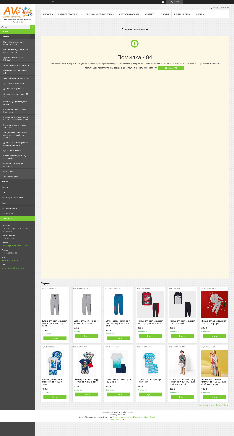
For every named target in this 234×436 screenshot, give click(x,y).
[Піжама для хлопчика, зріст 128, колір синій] (182, 304)
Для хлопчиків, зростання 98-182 (15, 95)
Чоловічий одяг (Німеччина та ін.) (16, 71)
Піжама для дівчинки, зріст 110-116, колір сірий (213, 322)
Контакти (150, 14)
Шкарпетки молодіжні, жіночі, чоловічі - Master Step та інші (16, 118)
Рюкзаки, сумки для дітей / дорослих (14, 164)
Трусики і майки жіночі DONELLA (13, 58)
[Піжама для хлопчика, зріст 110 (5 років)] (118, 363)
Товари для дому (10, 176)
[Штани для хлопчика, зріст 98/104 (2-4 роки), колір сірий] (55, 304)
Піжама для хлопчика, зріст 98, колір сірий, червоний (150, 322)
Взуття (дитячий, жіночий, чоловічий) (14, 156)
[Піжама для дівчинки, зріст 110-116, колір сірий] (214, 304)
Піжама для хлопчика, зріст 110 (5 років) (118, 380)
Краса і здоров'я (10, 171)
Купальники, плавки (12, 150)
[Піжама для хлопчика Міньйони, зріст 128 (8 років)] (55, 363)
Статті (4, 192)
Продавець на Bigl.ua (117, 415)
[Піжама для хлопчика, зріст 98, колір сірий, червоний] (150, 304)
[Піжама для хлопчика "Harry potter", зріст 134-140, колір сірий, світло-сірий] (182, 363)
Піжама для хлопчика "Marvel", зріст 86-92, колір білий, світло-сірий (213, 381)
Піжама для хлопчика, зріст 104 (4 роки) (150, 380)
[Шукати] (32, 27)
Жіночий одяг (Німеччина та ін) (16, 78)
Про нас (5, 203)
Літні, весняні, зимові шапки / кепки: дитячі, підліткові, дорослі (16, 135)
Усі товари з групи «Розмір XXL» (212, 405)
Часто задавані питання (12, 197)
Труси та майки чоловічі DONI (16, 65)
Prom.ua (130, 412)
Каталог (5, 36)
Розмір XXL (172, 68)
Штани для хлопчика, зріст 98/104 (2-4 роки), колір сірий (54, 323)
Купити (55, 338)
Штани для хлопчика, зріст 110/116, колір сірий (86, 322)
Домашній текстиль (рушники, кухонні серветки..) (16, 143)
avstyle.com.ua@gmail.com (13, 268)
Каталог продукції (68, 14)
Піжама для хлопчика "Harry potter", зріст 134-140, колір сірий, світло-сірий (182, 381)
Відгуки (5, 181)
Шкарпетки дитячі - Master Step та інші (15, 110)
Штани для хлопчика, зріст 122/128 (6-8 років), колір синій (118, 323)
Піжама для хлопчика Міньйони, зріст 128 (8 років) (52, 381)
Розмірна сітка (182, 14)
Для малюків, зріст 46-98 (13, 83)
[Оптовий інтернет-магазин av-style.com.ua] (17, 12)
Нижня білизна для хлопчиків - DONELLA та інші (16, 50)
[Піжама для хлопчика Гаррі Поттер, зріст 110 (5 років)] (87, 363)
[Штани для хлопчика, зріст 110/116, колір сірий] (87, 304)
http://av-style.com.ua (11, 260)
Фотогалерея (7, 213)
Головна (48, 14)
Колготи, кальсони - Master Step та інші (14, 126)
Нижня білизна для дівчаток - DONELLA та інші (15, 43)
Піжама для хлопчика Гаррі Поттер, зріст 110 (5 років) (86, 380)
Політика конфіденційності (144, 417)
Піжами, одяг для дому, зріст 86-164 (15, 102)
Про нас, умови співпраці (100, 14)
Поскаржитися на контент (123, 417)
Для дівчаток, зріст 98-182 (14, 88)
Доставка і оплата (9, 208)
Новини (5, 187)
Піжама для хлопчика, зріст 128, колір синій (182, 322)
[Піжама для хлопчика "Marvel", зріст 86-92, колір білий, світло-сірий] (214, 363)
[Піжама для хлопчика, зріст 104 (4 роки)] (150, 363)
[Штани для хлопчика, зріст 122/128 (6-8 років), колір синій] (118, 304)
